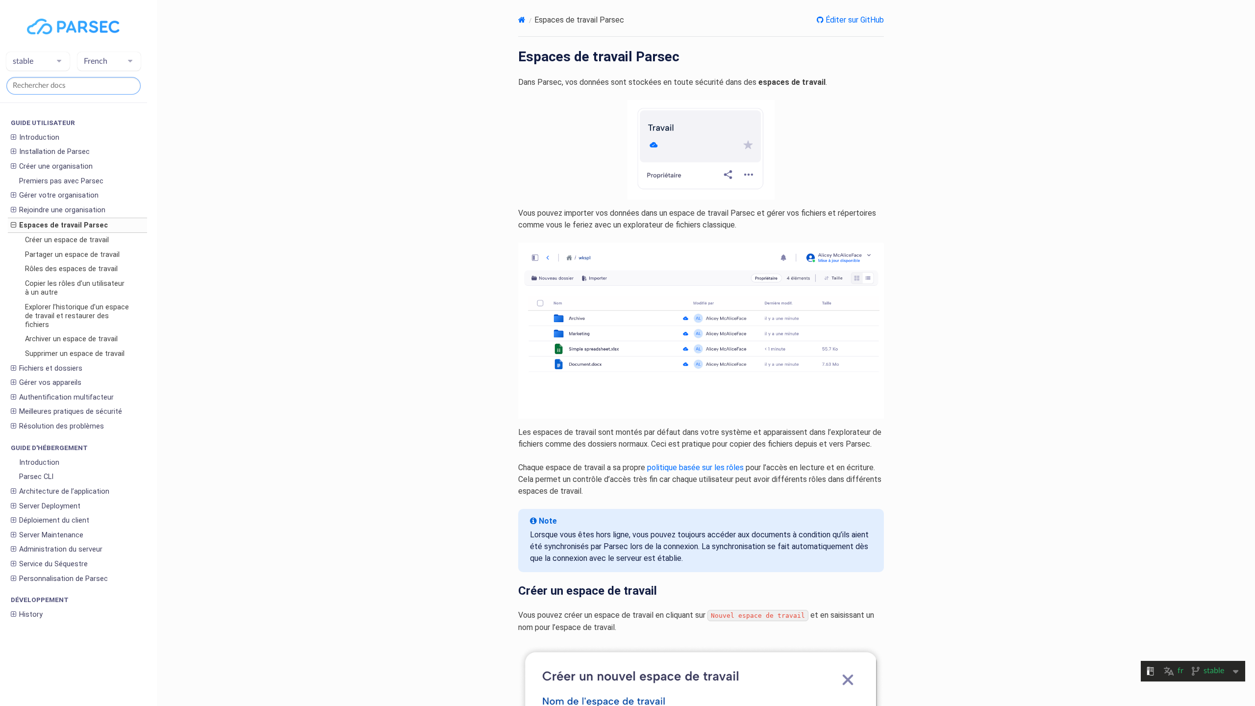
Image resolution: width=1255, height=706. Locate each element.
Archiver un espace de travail (71, 339)
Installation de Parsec (54, 152)
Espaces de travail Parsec (63, 225)
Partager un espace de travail (72, 255)
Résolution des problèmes (61, 426)
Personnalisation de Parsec (63, 579)
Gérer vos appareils (50, 382)
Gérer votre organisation (59, 195)
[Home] (522, 20)
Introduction (39, 137)
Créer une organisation (56, 166)
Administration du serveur (60, 549)
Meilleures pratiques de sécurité (70, 411)
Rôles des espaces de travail (71, 269)
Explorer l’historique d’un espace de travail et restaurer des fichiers (77, 316)
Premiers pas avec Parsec (61, 181)
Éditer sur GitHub (854, 20)
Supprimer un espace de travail (75, 354)
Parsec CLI (36, 477)
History (31, 614)
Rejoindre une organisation (62, 210)
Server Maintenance (51, 535)
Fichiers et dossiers (50, 368)
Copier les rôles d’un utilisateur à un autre (75, 288)
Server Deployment (49, 506)
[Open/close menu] (13, 137)
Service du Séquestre (53, 564)
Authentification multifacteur (66, 397)
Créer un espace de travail (67, 240)
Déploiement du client (54, 520)
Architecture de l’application (64, 491)
